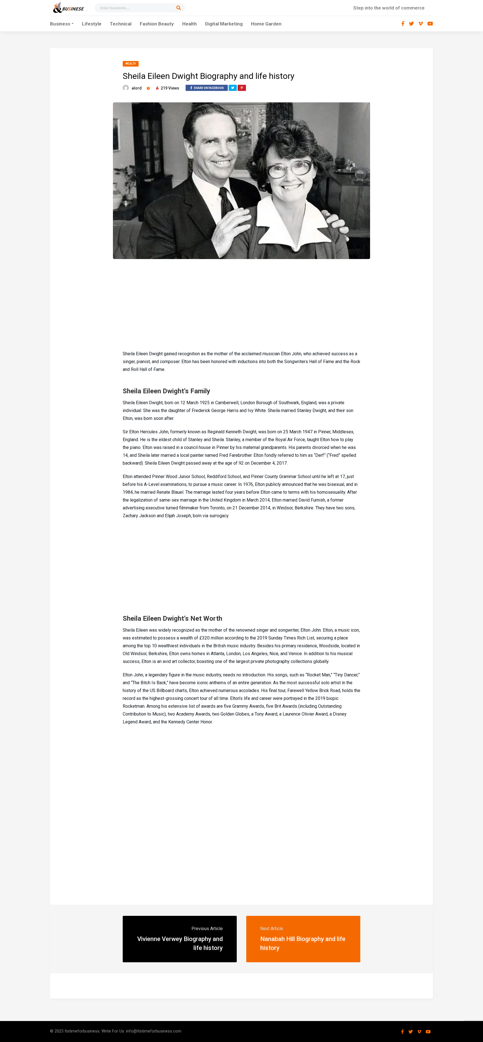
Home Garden (266, 24)
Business (60, 24)
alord (137, 88)
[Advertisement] (241, 304)
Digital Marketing (224, 24)
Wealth (131, 63)
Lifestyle (91, 24)
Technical (120, 24)
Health (189, 24)
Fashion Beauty (157, 24)
